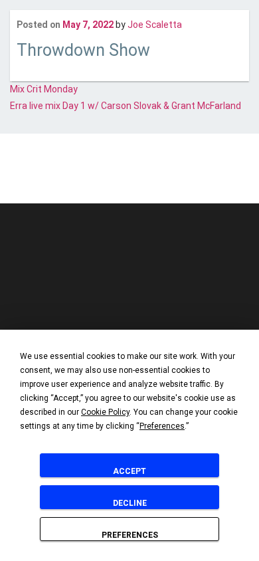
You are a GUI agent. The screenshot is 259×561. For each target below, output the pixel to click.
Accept (129, 471)
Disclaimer (54, 176)
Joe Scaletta (155, 24)
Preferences (130, 535)
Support (210, 176)
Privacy (137, 176)
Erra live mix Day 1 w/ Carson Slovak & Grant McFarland (125, 105)
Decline (130, 503)
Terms (173, 176)
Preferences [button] (162, 426)
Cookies (99, 176)
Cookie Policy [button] (105, 412)
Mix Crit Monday (44, 89)
